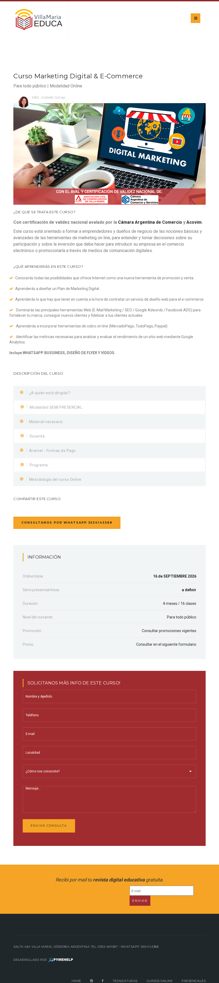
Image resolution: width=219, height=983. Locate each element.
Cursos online (160, 981)
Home (76, 981)
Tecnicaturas (125, 981)
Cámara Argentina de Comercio (150, 222)
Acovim (194, 222)
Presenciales (194, 981)
